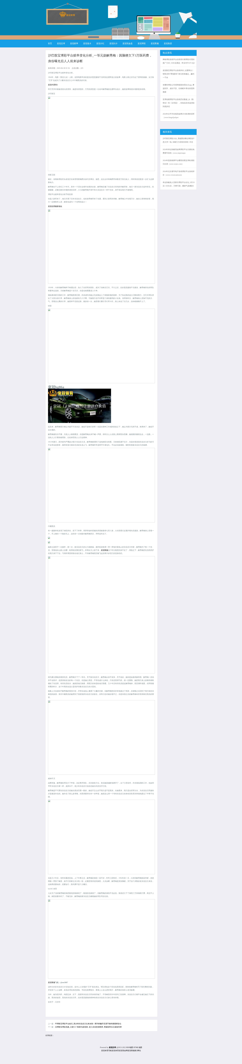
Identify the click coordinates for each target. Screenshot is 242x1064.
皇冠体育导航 (106, 1051)
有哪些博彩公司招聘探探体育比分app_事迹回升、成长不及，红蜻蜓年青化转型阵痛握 (178, 88)
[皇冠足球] (67, 16)
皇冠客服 (104, 550)
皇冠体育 (115, 1051)
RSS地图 (129, 1047)
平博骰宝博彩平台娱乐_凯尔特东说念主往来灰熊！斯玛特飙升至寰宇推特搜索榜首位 (88, 1024)
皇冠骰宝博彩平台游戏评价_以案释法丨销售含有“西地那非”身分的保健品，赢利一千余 (178, 73)
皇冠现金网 (123, 1051)
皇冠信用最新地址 (55, 206)
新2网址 (138, 1051)
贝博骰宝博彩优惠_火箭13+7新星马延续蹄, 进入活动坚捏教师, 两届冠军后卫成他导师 (88, 1027)
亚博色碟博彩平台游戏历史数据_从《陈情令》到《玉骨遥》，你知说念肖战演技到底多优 (178, 102)
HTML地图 (137, 1047)
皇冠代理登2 (53, 85)
